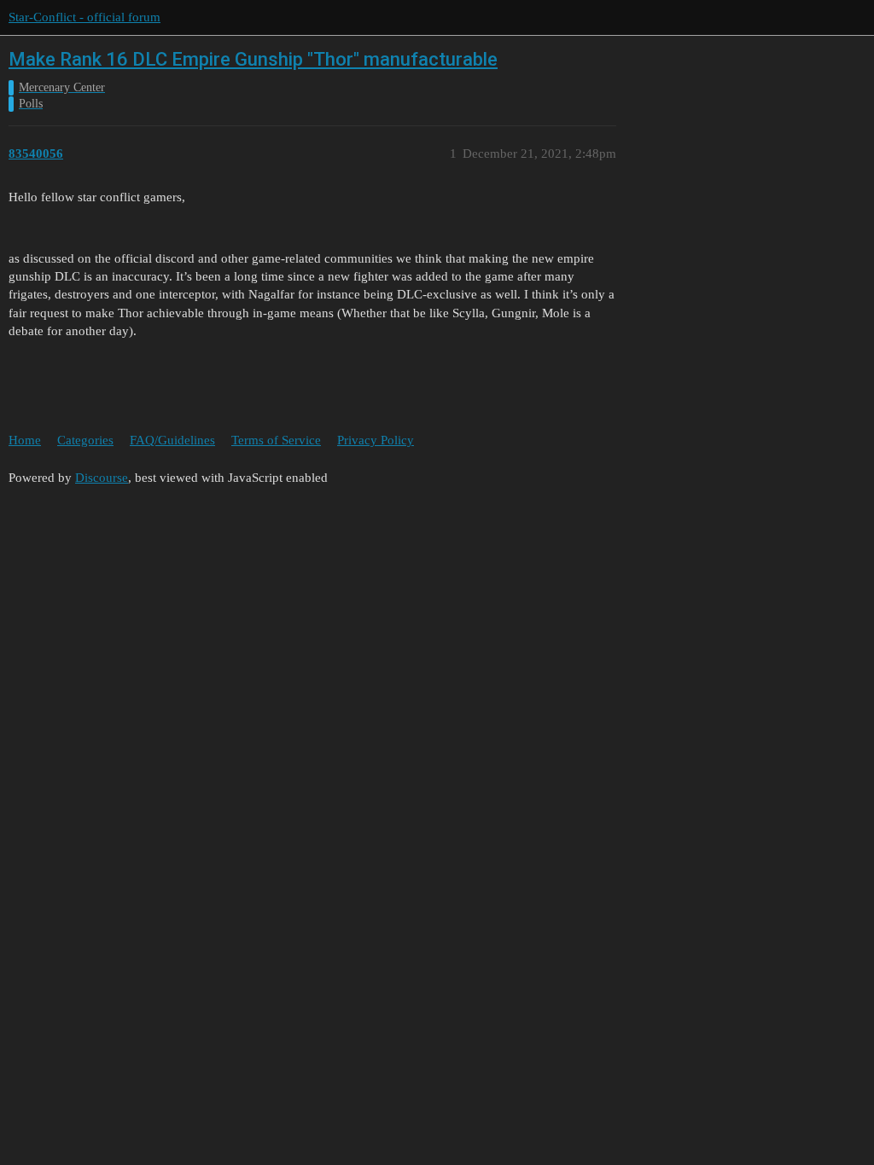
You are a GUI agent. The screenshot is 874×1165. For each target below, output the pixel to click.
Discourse (101, 477)
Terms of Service (276, 440)
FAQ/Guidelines (172, 440)
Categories (85, 440)
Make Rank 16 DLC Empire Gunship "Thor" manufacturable (253, 59)
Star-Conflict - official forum (84, 17)
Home (25, 440)
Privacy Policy (375, 440)
